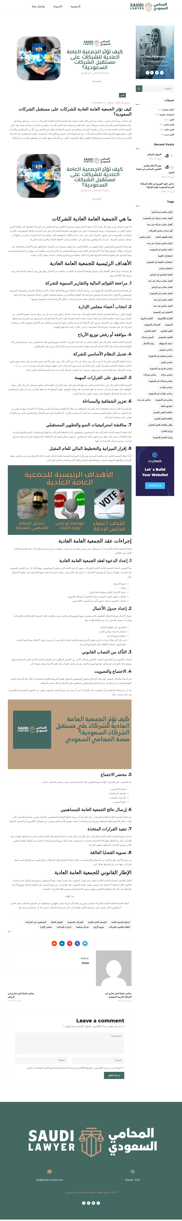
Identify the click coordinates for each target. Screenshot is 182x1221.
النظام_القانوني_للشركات (119, 927)
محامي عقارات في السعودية (160, 393)
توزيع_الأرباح (99, 927)
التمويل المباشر (154, 154)
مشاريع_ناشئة (166, 406)
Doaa (110, 102)
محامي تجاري (166, 362)
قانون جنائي (169, 129)
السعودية (33, 121)
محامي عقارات (166, 387)
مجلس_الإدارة (46, 927)
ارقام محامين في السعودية (161, 249)
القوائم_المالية (57, 922)
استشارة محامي (165, 268)
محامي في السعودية (163, 400)
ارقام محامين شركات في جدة (159, 243)
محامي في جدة (144, 400)
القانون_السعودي (165, 337)
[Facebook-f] (93, 1203)
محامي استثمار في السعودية (160, 356)
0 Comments (98, 102)
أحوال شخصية (168, 109)
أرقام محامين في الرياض (162, 212)
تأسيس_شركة (148, 337)
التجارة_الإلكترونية (165, 318)
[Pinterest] (69, 943)
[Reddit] (54, 943)
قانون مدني (169, 134)
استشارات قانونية (167, 114)
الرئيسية (75, 6)
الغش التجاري (150, 331)
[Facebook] (77, 943)
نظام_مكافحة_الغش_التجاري (160, 425)
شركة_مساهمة (82, 927)
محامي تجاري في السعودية (161, 368)
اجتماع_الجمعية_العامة (120, 922)
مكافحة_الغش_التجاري (162, 412)
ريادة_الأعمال (148, 343)
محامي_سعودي (166, 349)
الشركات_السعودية (75, 922)
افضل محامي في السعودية (161, 293)
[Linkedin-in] (88, 1203)
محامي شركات (149, 374)
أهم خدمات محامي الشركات (160, 230)
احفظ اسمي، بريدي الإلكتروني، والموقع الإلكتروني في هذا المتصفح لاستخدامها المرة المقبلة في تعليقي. (74, 1067)
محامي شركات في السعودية (160, 381)
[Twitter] (85, 943)
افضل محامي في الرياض (162, 287)
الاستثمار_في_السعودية (162, 312)
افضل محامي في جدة (163, 299)
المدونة (57, 6)
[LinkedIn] (62, 943)
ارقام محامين (145, 237)
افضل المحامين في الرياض (161, 274)
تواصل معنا (38, 6)
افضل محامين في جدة (163, 306)
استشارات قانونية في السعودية (159, 262)
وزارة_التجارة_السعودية (162, 437)
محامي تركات (166, 374)
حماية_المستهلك (165, 343)
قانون (122, 95)
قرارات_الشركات (64, 927)
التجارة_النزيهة (147, 318)
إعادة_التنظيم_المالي (164, 237)
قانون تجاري (169, 124)
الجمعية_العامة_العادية (97, 922)
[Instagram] (83, 1203)
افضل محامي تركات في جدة (160, 281)
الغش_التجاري (166, 331)
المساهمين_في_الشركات (35, 922)
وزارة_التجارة (166, 431)
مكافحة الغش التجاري (163, 418)
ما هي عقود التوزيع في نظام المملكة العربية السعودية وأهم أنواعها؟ (157, 185)
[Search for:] (155, 88)
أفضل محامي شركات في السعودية (157, 218)
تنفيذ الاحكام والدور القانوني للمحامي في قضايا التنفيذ (155, 169)
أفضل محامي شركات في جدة (159, 224)
